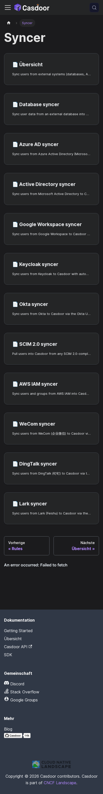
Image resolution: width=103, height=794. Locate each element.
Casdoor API (16, 646)
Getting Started (18, 630)
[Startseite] (9, 23)
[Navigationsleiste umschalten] (8, 7)
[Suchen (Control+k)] (94, 7)
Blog (8, 729)
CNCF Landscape (60, 782)
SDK (8, 654)
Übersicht (13, 638)
